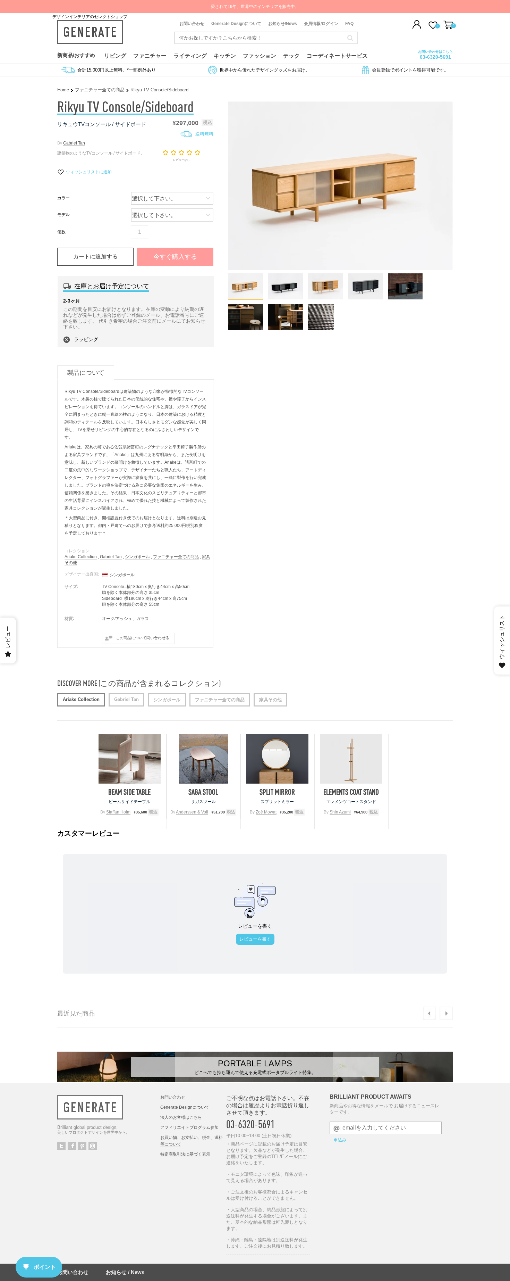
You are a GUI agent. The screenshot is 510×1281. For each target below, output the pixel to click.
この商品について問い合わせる (142, 638)
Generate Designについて (236, 23)
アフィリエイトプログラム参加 (189, 1127)
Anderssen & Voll (192, 812)
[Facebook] (72, 1146)
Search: (350, 38)
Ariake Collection (81, 556)
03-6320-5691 (435, 57)
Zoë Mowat (266, 812)
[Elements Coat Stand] (351, 759)
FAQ (349, 23)
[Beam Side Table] (130, 759)
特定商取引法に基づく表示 (185, 1154)
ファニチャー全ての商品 (100, 89)
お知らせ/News (282, 23)
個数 (61, 232)
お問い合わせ (191, 23)
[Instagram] (92, 1146)
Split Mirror (277, 791)
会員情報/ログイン (321, 23)
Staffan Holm (118, 812)
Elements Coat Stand (351, 791)
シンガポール (137, 556)
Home (63, 89)
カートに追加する (95, 256)
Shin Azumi (340, 812)
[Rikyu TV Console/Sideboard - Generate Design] (245, 297)
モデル (63, 214)
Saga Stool (203, 791)
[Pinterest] (82, 1146)
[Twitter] (61, 1146)
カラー (63, 198)
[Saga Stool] (203, 759)
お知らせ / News (125, 1272)
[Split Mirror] (277, 759)
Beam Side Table (129, 791)
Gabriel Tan (74, 143)
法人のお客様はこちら (181, 1117)
